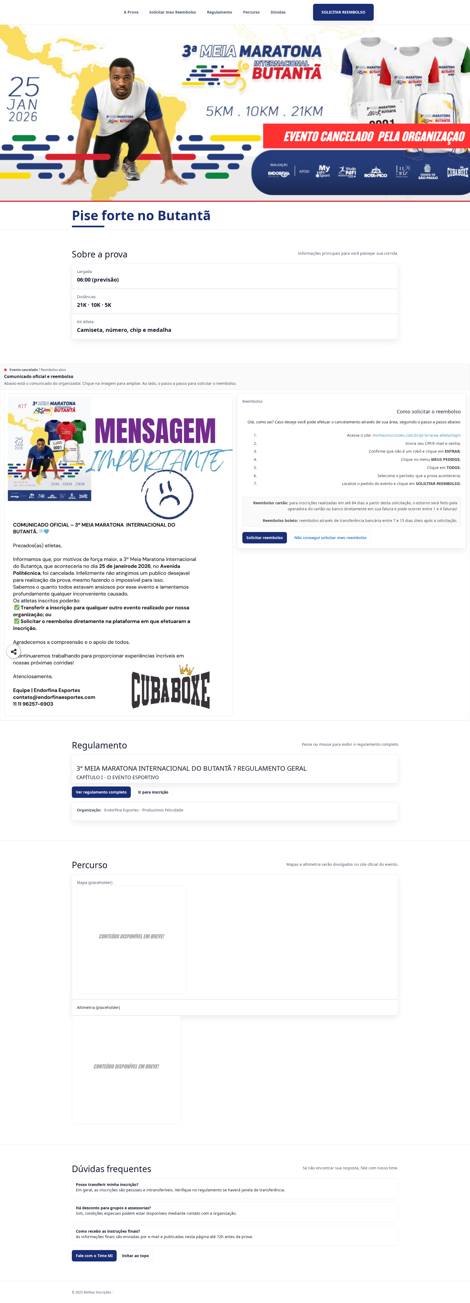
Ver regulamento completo (101, 792)
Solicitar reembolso (264, 537)
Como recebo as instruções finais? (108, 1231)
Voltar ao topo (135, 1255)
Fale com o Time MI (94, 1255)
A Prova (131, 12)
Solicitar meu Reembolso (172, 12)
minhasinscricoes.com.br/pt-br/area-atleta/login (417, 435)
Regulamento (219, 12)
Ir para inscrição (153, 792)
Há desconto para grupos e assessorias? (113, 1207)
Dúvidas (278, 12)
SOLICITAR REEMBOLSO (343, 12)
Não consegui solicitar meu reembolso (330, 537)
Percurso (251, 12)
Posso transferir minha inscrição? (107, 1184)
